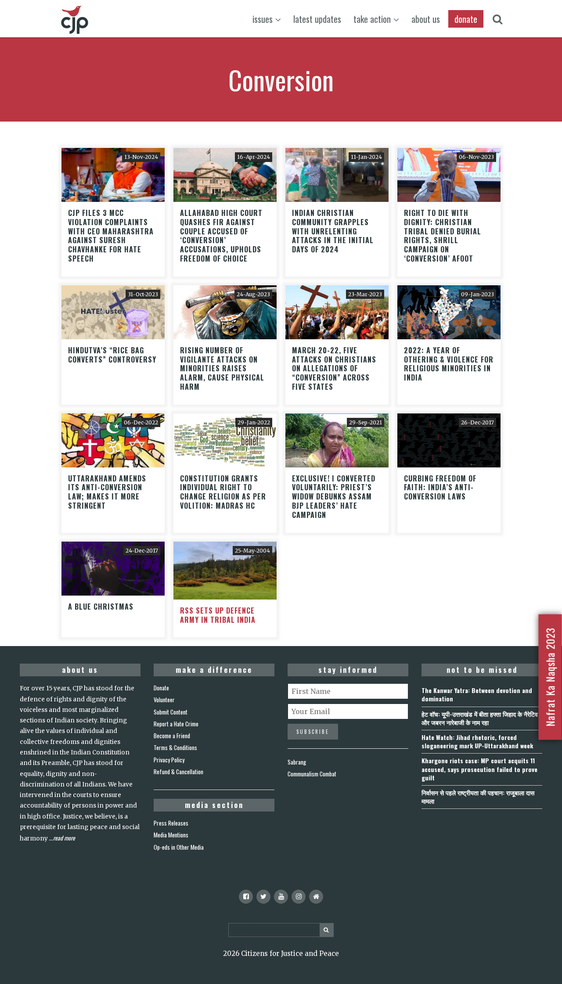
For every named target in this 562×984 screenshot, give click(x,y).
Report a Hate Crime (176, 723)
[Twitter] (263, 897)
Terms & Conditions (175, 747)
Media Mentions (171, 834)
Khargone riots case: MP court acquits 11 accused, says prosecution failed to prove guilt (479, 769)
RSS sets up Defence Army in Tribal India (218, 615)
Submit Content (170, 711)
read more (64, 837)
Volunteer (164, 699)
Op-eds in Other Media (179, 847)
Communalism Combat (312, 773)
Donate (161, 687)
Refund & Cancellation (178, 771)
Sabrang (297, 762)
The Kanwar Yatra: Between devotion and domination (477, 694)
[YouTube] (281, 897)
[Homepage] (316, 897)
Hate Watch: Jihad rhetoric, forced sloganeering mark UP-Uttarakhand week (477, 741)
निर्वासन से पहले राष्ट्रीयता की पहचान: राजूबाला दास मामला (478, 796)
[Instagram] (299, 897)
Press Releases (171, 823)
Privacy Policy (169, 759)
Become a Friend (172, 735)
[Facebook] (246, 897)
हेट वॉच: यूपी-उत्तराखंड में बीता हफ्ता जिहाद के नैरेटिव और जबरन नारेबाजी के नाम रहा (480, 718)
